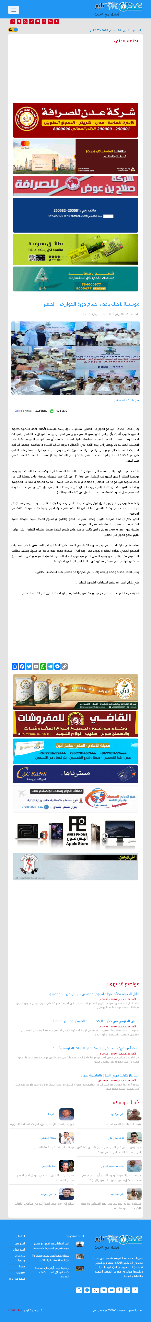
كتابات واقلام (126, 1102)
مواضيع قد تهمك (123, 984)
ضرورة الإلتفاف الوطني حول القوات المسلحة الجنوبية (42, 1124)
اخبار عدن (20, 1243)
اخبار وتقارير (19, 1249)
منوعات (20, 1272)
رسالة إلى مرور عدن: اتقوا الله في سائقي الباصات (44, 1203)
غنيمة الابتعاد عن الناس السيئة (124, 1124)
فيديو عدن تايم (17, 1278)
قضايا (22, 1266)
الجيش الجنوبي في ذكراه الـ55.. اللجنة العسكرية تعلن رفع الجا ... (95, 1021)
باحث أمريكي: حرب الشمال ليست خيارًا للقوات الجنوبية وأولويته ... (94, 1048)
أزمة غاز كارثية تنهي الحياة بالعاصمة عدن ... (110, 1075)
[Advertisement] (75, 72)
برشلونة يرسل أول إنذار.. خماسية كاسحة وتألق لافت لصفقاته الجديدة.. (52, 1272)
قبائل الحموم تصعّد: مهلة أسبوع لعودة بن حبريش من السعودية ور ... (92, 994)
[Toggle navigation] (13, 10)
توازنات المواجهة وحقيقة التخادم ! (53, 1147)
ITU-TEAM (15, 1310)
